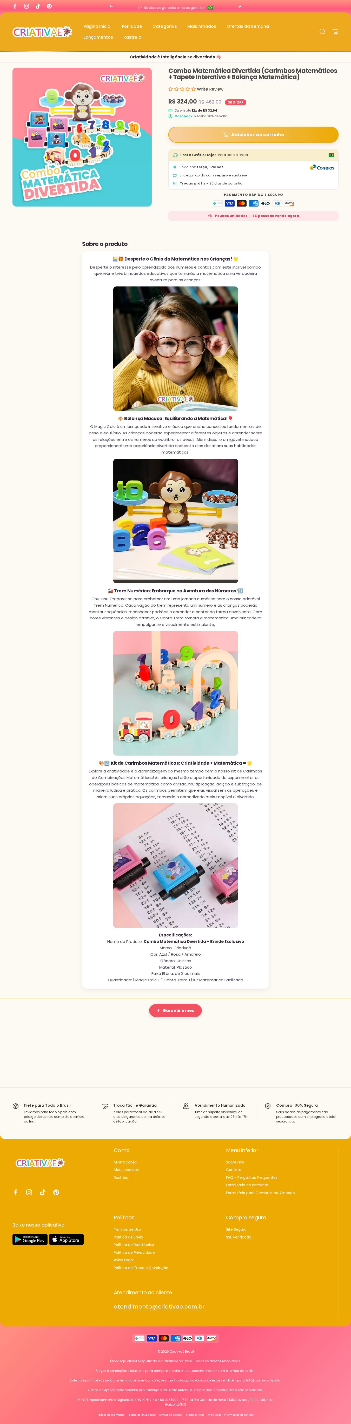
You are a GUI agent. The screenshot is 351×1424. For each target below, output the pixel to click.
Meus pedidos (126, 1170)
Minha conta (125, 1162)
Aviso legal (214, 1414)
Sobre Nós (235, 1162)
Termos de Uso (127, 1229)
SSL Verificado (238, 1237)
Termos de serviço (170, 1414)
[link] (159, 1306)
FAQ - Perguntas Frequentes (251, 1177)
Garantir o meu (179, 1010)
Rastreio (121, 1177)
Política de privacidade (142, 1414)
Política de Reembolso (134, 1245)
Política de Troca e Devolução (141, 1268)
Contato (233, 1170)
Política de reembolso (110, 1414)
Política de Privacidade (134, 1252)
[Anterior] (111, 6)
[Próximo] (239, 6)
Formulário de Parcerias (247, 1185)
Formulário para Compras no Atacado (260, 1193)
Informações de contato (239, 1414)
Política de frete (194, 1414)
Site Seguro (236, 1229)
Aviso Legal (124, 1260)
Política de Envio (128, 1237)
